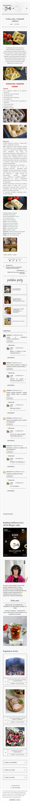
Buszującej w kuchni (13, 225)
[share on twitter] (13, 260)
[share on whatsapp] (19, 260)
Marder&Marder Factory (13, 216)
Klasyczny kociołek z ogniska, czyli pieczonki (17, 680)
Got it (18, 799)
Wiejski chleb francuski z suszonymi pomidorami (16, 273)
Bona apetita (12, 214)
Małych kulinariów (11, 219)
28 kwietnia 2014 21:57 (17, 418)
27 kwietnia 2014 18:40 (17, 335)
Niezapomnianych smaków (14, 233)
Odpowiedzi (11, 345)
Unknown (8, 390)
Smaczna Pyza (10, 471)
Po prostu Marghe (12, 221)
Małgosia (9, 51)
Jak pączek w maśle (12, 228)
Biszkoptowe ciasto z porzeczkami (17, 751)
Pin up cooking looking (13, 235)
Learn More (12, 799)
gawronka (9, 335)
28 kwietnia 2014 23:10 (18, 445)
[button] (14, 5)
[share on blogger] (16, 260)
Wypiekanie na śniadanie (16, 49)
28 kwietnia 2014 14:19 (16, 362)
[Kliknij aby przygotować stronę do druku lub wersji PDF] (10, 255)
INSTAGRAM (16, 787)
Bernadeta (9, 445)
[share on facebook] (10, 260)
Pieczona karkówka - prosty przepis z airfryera (17, 719)
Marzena (8, 362)
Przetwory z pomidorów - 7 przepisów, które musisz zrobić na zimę (15, 606)
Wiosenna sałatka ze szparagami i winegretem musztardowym (14, 268)
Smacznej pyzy (10, 218)
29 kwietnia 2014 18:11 (19, 471)
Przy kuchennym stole (12, 226)
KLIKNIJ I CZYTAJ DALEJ (17, 683)
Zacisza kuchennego (13, 223)
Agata (11, 348)
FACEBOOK (16, 785)
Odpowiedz (9, 341)
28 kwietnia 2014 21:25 (17, 390)
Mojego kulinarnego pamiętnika (17, 231)
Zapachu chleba (11, 230)
